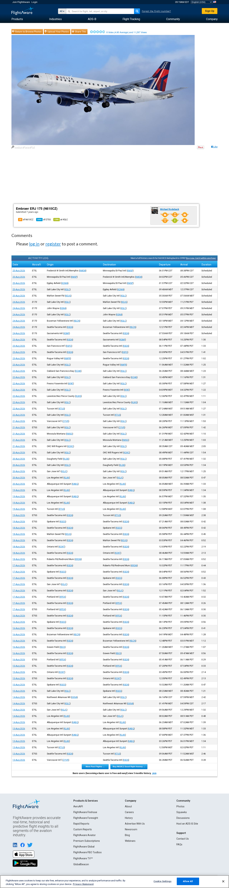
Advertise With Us (135, 823)
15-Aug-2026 (19, 666)
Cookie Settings (162, 881)
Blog (127, 835)
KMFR (67, 358)
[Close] (223, 881)
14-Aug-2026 (19, 697)
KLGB (66, 459)
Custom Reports (82, 829)
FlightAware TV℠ (83, 858)
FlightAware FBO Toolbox (87, 852)
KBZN (77, 321)
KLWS (78, 396)
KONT (62, 546)
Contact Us (182, 838)
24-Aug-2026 (19, 302)
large (27, 147)
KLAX (66, 477)
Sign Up (209, 11)
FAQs (179, 844)
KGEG (62, 521)
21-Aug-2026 (19, 421)
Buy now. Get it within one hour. (201, 258)
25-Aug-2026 (19, 270)
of (44, 219)
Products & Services (85, 800)
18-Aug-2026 (19, 528)
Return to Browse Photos (28, 31)
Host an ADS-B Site (187, 823)
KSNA (63, 308)
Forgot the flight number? (156, 11)
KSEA (69, 327)
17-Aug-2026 (19, 565)
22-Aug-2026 (19, 377)
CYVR (66, 421)
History (129, 817)
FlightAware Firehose (85, 812)
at (61, 219)
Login (34, 2)
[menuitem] (17, 19)
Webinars (130, 840)
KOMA (65, 283)
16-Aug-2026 (19, 615)
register (53, 243)
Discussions (183, 817)
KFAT (71, 383)
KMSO (69, 434)
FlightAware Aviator (84, 835)
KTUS (61, 408)
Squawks (181, 812)
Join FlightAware (21, 2)
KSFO (69, 346)
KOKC (70, 446)
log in (34, 243)
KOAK (78, 371)
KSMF (66, 333)
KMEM (83, 270)
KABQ (75, 484)
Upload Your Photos (58, 31)
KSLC (67, 289)
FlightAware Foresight (85, 817)
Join (154, 773)
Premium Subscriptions (86, 840)
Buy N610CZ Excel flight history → (129, 766)
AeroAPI (78, 806)
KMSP (130, 270)
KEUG (68, 296)
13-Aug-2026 (19, 728)
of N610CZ (26, 219)
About (128, 806)
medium (19, 147)
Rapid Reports (81, 823)
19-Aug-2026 (19, 490)
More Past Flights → (95, 766)
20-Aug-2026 (19, 452)
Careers (129, 812)
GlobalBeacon (81, 864)
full (33, 147)
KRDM (78, 559)
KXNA (74, 697)
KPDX (62, 597)
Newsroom (131, 829)
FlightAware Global (83, 846)
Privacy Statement (83, 884)
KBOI (62, 647)
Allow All (188, 881)
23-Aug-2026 (19, 339)
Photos (180, 806)
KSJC (64, 471)
